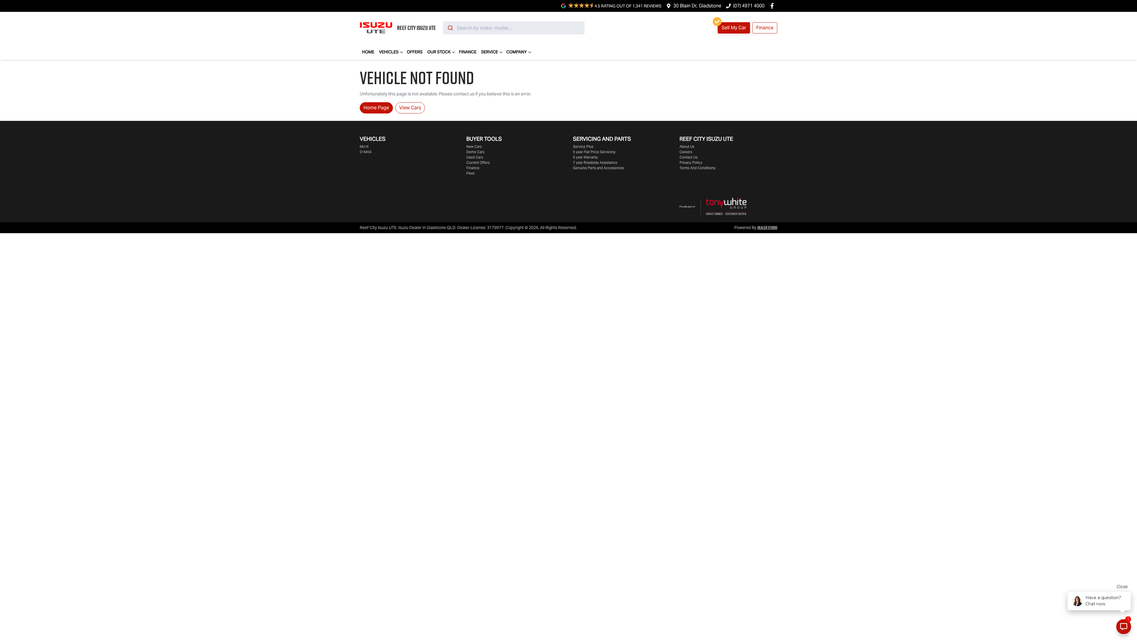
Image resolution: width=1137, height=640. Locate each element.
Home (368, 52)
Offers (415, 52)
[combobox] (513, 27)
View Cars (410, 108)
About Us (687, 146)
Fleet (470, 173)
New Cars (474, 146)
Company (516, 52)
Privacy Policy (691, 162)
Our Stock (439, 52)
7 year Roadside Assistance (595, 162)
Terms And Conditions (697, 168)
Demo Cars (475, 152)
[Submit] (450, 27)
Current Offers (478, 162)
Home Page (376, 108)
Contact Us (689, 157)
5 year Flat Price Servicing (594, 152)
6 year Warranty (585, 157)
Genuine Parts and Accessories (598, 168)
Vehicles (389, 52)
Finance (764, 28)
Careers (686, 152)
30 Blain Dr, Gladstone (697, 6)
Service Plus (583, 146)
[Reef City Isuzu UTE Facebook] (773, 6)
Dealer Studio (767, 228)
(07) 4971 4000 (749, 6)
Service (489, 52)
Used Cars (474, 157)
